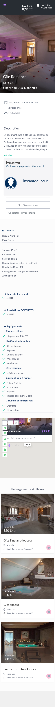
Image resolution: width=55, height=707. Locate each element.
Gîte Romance (13, 431)
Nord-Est (8, 83)
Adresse (10, 230)
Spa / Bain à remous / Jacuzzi (23, 102)
